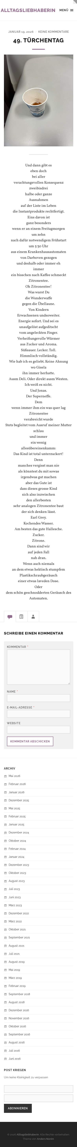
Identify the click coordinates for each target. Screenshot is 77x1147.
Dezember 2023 (19, 864)
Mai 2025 (14, 808)
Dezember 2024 (19, 832)
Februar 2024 (17, 848)
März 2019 (15, 977)
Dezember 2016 (19, 1010)
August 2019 (16, 961)
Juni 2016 (15, 1058)
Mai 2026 (14, 776)
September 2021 (19, 937)
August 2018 (16, 1002)
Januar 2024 (16, 856)
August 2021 (16, 945)
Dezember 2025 (19, 800)
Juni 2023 (15, 897)
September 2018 (19, 994)
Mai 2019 (14, 969)
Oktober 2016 (17, 1026)
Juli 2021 (14, 953)
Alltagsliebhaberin (28, 10)
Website (14, 723)
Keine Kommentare (53, 31)
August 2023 (16, 881)
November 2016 (19, 1018)
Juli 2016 (14, 1050)
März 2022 (15, 921)
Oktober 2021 (17, 929)
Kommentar (17, 646)
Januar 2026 (16, 792)
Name (12, 691)
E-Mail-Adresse (21, 707)
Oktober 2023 (17, 872)
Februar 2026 (17, 784)
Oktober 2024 (17, 840)
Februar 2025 (17, 816)
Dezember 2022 (19, 913)
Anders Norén (45, 1138)
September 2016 (19, 1034)
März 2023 (15, 905)
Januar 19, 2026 (21, 31)
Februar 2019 (17, 985)
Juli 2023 (14, 889)
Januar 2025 (16, 824)
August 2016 (16, 1042)
